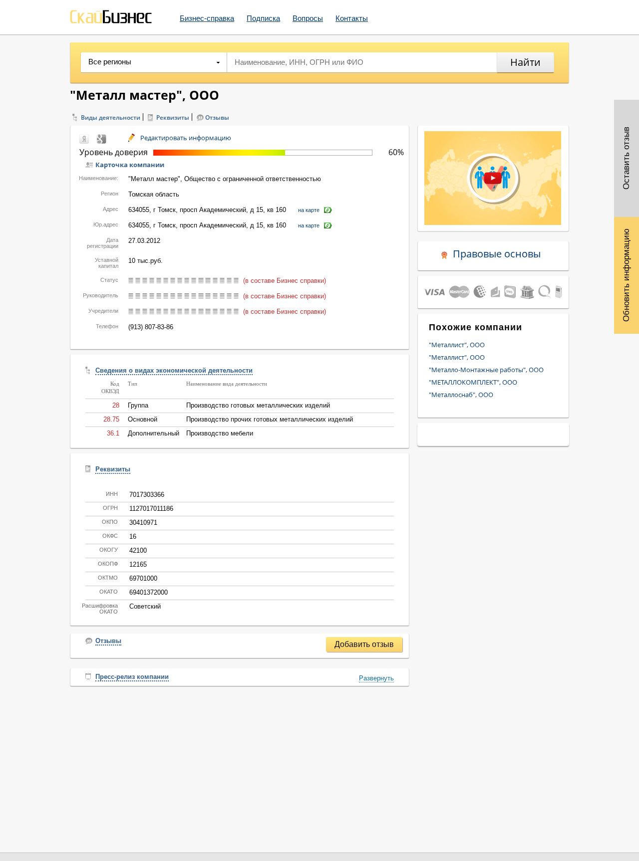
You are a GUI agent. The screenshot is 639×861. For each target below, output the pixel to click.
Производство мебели (219, 433)
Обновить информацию (626, 275)
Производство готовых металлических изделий (258, 405)
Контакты (351, 18)
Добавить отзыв (364, 644)
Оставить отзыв (626, 158)
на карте (309, 210)
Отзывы (217, 117)
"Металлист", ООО (457, 344)
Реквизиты (172, 117)
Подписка (263, 18)
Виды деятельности (110, 117)
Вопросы (308, 18)
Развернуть (376, 678)
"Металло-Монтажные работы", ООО (486, 369)
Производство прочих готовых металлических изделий (269, 419)
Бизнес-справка (207, 18)
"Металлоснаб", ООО (461, 394)
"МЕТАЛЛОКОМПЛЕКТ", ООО (473, 382)
